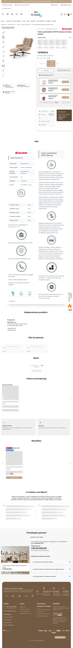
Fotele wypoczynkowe (26, 24)
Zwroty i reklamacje (24, 611)
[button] (57, 63)
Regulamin (55, 618)
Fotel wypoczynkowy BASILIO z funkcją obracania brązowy (53, 96)
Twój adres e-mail (57, 613)
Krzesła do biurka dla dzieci (43, 614)
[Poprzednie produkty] (2, 397)
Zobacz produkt (14, 477)
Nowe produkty (40, 611)
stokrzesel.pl (3, 24)
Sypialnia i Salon (11, 24)
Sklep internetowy (36, 640)
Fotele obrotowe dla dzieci (43, 609)
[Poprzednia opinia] (2, 509)
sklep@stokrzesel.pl (67, 5)
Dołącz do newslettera (60, 615)
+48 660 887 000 (11, 328)
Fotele (18, 24)
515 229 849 (55, 5)
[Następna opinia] (70, 509)
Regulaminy (23, 607)
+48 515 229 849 (39, 548)
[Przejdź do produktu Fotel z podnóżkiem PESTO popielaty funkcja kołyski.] (10, 398)
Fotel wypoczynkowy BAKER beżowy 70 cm (53, 88)
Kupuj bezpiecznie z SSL (25, 613)
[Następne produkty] (70, 397)
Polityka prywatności (25, 609)
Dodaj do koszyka (52, 63)
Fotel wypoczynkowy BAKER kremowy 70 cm (53, 81)
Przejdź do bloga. (7, 569)
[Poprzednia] (2, 1)
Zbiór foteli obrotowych (42, 616)
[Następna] (70, 1)
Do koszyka (10, 410)
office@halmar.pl (11, 330)
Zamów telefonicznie (65, 70)
